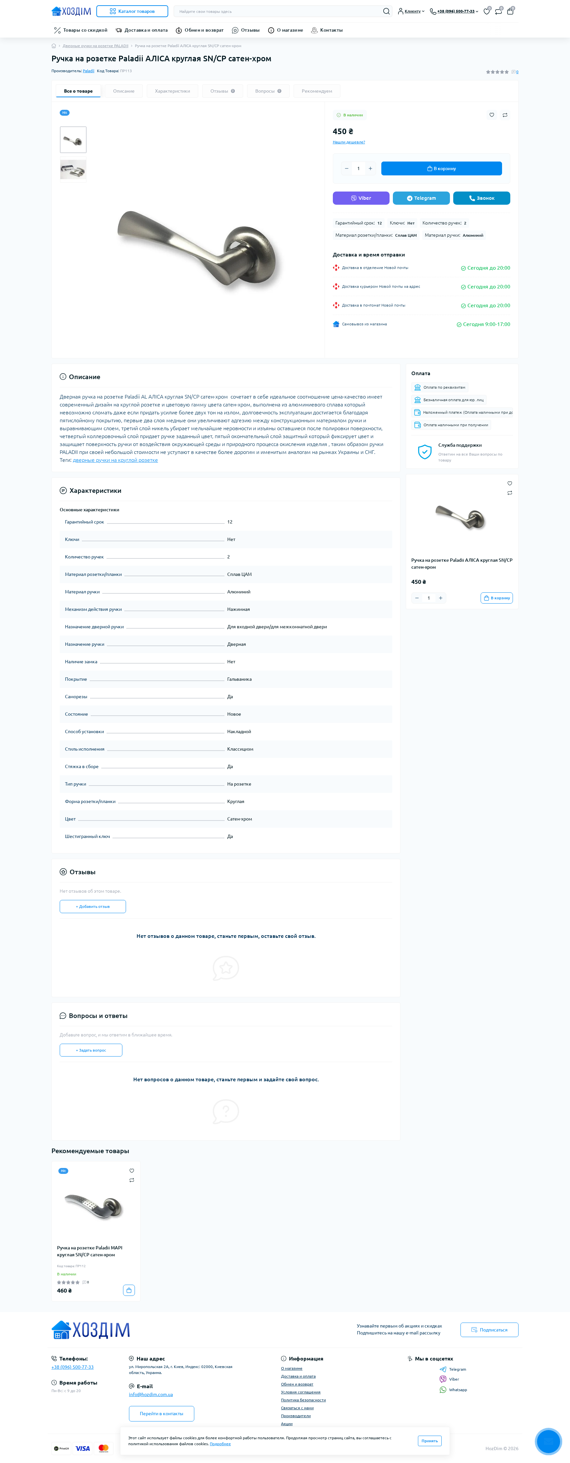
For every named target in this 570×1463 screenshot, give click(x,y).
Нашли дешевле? (349, 142)
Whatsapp (458, 1390)
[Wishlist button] (492, 115)
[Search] (386, 11)
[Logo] (71, 11)
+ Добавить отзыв (93, 906)
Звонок (485, 198)
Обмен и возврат (204, 30)
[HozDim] (166, 1330)
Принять (430, 1441)
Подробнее (220, 1444)
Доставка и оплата (146, 30)
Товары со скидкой (85, 30)
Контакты (331, 30)
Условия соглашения (301, 1392)
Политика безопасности (303, 1400)
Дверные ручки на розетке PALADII (95, 46)
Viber (365, 198)
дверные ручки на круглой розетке (115, 460)
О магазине (290, 30)
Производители (296, 1416)
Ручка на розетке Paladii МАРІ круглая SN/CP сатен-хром (89, 1251)
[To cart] (129, 1290)
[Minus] (346, 168)
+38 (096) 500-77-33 (72, 1367)
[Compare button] (505, 115)
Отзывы (250, 30)
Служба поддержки (460, 445)
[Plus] (370, 168)
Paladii (88, 71)
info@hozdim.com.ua (151, 1394)
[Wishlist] (131, 1170)
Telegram (425, 198)
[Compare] (131, 1179)
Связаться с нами (297, 1408)
